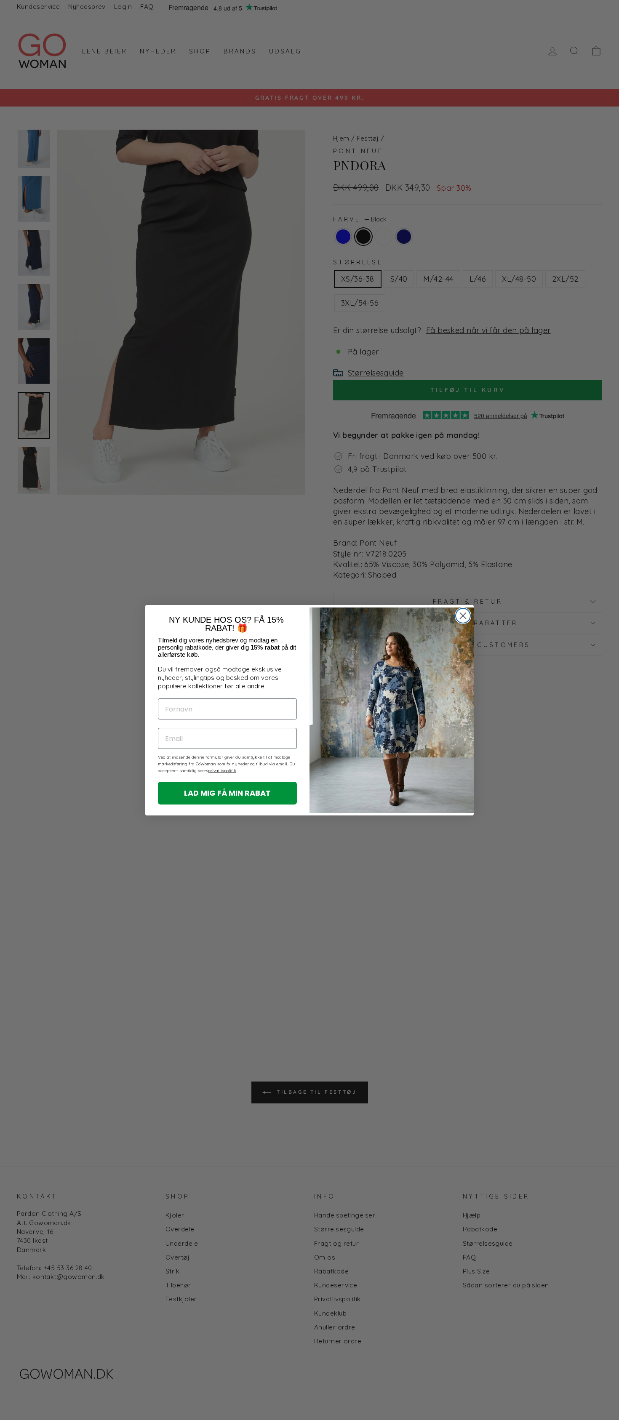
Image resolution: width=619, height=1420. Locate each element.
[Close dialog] (463, 615)
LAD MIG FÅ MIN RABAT (227, 793)
